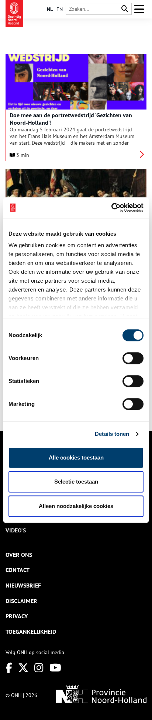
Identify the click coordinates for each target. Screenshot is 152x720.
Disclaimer (21, 601)
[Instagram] (39, 667)
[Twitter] (23, 667)
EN (59, 9)
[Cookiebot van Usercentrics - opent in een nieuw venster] (111, 207)
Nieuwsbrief (23, 585)
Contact (18, 569)
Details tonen (112, 434)
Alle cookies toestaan (76, 457)
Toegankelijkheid (31, 631)
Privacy (17, 616)
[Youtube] (55, 667)
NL (50, 9)
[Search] (124, 9)
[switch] (133, 358)
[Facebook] (9, 667)
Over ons (19, 554)
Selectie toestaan (76, 481)
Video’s (16, 530)
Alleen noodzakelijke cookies (76, 506)
